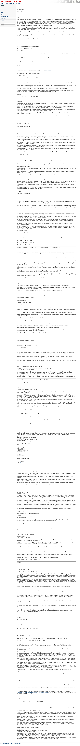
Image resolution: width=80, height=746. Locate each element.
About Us (4, 743)
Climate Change (4, 8)
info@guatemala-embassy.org (24, 462)
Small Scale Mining (4, 16)
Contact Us (19, 743)
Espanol (19, 3)
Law (1, 21)
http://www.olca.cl (48, 70)
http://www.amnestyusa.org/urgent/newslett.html (42, 464)
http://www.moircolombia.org (21, 692)
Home (2, 3)
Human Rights (3, 18)
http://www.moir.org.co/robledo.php (32, 692)
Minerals (15, 3)
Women (2, 6)
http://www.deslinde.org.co (43, 692)
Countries (10, 3)
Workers (2, 10)
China (2, 14)
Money (2, 12)
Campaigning (3, 20)
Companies (6, 3)
